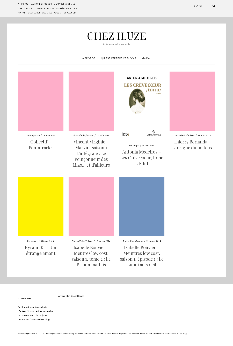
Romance (32, 241)
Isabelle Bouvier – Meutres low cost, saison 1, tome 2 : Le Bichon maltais (91, 255)
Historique (134, 145)
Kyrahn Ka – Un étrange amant (40, 250)
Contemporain (33, 135)
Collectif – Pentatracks (41, 144)
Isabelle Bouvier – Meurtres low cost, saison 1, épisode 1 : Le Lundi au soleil (142, 255)
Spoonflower (77, 296)
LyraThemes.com (59, 333)
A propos (23, 4)
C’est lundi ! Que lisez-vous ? (44, 12)
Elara (20, 333)
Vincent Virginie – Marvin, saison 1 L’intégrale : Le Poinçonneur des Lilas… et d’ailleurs (91, 153)
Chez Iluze (116, 35)
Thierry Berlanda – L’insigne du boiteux (192, 144)
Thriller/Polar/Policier (83, 135)
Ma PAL (21, 12)
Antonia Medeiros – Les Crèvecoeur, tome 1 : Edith (141, 157)
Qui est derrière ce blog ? (62, 8)
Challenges (70, 12)
